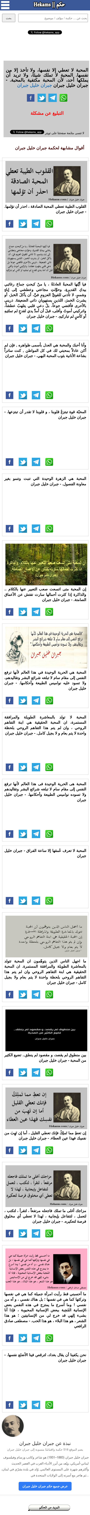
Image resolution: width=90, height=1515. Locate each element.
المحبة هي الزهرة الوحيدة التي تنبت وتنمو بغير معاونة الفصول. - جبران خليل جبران (45, 481)
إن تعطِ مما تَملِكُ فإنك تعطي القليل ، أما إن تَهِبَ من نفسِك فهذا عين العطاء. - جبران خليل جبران (45, 1135)
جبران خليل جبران (34, 85)
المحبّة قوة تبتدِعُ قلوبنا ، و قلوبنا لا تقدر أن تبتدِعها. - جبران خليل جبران (45, 414)
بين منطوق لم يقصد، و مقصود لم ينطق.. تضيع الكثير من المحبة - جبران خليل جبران (45, 1057)
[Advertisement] (44, 46)
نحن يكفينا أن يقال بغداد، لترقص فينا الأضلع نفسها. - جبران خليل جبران (45, 1357)
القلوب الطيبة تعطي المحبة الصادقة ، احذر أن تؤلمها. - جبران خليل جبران (45, 209)
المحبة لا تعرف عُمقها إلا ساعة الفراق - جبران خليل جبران (45, 853)
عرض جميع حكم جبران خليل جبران (45, 1486)
